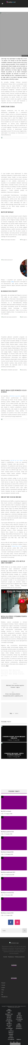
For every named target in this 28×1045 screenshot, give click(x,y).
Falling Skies (15, 546)
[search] (24, 930)
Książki (3, 987)
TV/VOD (19, 1021)
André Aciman (5, 670)
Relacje (9, 1017)
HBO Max (15, 671)
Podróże (11, 1034)
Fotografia (11, 1039)
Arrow (19, 546)
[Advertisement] (14, 776)
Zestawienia (9, 1021)
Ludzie (11, 1036)
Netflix (10, 673)
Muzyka (3, 983)
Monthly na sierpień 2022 (7, 913)
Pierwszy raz (9, 1014)
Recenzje (9, 1019)
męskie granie (5, 673)
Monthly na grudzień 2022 (7, 831)
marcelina (21, 671)
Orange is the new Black (19, 673)
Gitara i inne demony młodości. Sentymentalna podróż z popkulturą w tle (13, 694)
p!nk (3, 675)
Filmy (2, 989)
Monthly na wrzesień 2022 (7, 892)
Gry (2, 992)
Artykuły (9, 1011)
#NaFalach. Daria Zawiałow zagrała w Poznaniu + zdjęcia (15, 685)
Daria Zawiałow (5, 671)
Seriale (3, 985)
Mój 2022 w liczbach (6, 811)
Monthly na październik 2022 (8, 872)
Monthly (11, 1032)
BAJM (10, 670)
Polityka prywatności (20, 957)
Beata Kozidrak (16, 670)
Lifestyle (11, 1031)
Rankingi (9, 1016)
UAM (6, 675)
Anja (9, 37)
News (9, 1012)
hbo (11, 671)
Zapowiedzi (19, 1028)
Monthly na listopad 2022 (7, 852)
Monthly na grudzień (15, 396)
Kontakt (5, 957)
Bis (12, 37)
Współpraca (11, 957)
